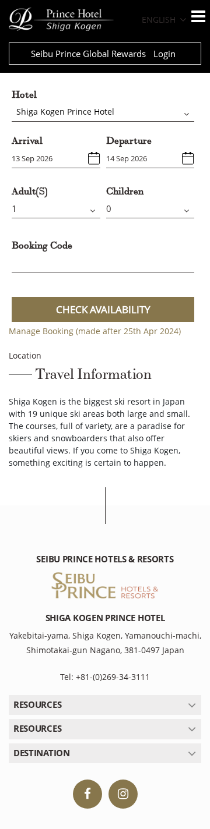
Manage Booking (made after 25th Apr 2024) (95, 330)
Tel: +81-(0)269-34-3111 (105, 676)
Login (164, 53)
